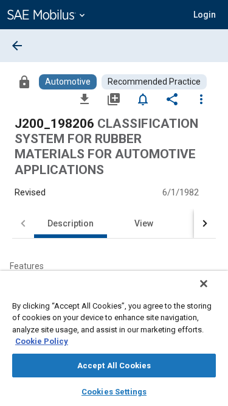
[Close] (203, 283)
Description (70, 223)
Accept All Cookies (114, 365)
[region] (114, 338)
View (143, 223)
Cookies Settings (114, 391)
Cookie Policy (41, 341)
